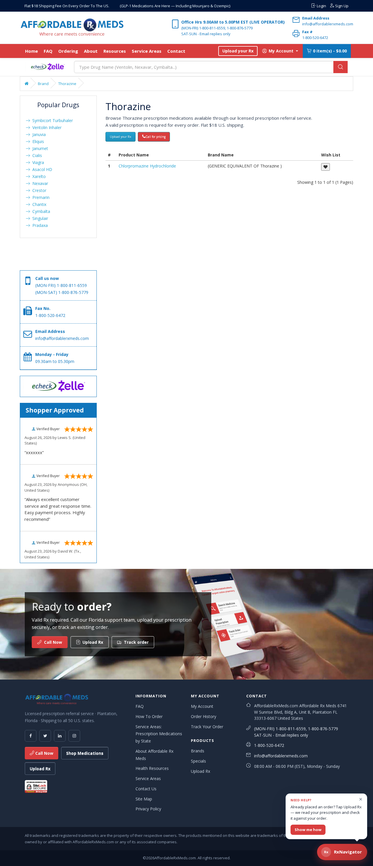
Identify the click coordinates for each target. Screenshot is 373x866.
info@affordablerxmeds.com (281, 756)
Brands (197, 751)
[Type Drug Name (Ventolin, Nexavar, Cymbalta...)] (340, 67)
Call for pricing (155, 137)
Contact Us (146, 788)
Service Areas (146, 51)
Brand (43, 83)
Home (31, 51)
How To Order (149, 716)
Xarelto (38, 176)
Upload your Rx (238, 51)
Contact (176, 51)
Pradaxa (39, 225)
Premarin (40, 197)
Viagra (37, 162)
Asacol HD (41, 169)
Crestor (38, 190)
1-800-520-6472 (269, 745)
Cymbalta (40, 211)
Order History (203, 716)
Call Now (43, 753)
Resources (114, 51)
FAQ (48, 51)
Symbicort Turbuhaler (51, 120)
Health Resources (152, 768)
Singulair (39, 218)
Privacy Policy (148, 809)
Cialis (36, 155)
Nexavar (39, 183)
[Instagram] (74, 736)
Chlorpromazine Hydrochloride (147, 166)
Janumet (39, 148)
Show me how (308, 829)
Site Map (144, 799)
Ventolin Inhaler (45, 127)
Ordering (68, 51)
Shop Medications (84, 753)
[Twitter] (45, 736)
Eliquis (37, 141)
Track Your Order (207, 726)
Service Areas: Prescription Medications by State (159, 734)
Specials (198, 761)
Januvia (38, 134)
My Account (202, 706)
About (91, 51)
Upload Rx (40, 768)
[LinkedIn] (60, 736)
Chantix (38, 204)
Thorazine (67, 83)
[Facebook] (30, 736)
